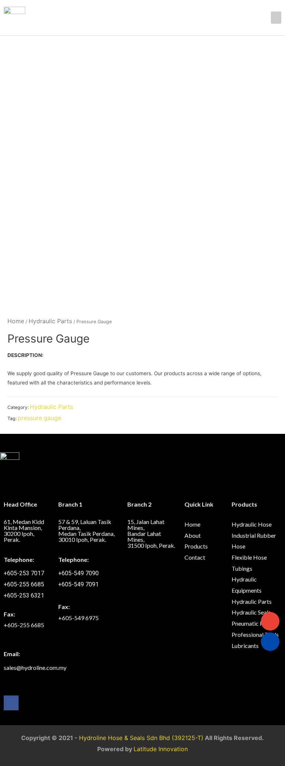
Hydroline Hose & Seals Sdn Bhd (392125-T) (141, 738)
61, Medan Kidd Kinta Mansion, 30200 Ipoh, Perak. (24, 530)
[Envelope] (270, 621)
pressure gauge (39, 418)
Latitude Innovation (161, 749)
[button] (276, 18)
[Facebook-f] (11, 702)
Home (15, 321)
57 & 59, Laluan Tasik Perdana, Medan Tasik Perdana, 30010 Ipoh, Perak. (86, 530)
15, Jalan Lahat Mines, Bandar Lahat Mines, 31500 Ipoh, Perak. (151, 533)
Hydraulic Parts (50, 321)
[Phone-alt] (270, 641)
